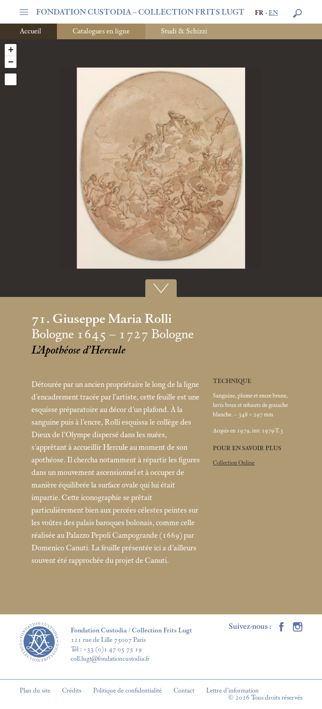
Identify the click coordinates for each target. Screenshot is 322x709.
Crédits (71, 690)
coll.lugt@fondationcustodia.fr (110, 658)
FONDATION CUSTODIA (140, 12)
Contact (184, 690)
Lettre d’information (232, 690)
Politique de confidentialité (127, 690)
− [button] (10, 62)
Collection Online (233, 463)
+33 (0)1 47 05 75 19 (112, 649)
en (273, 13)
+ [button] (10, 50)
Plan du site (35, 690)
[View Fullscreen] (10, 79)
